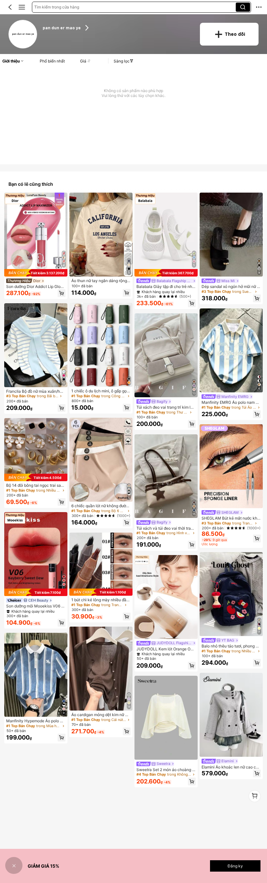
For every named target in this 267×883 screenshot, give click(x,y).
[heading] (117, 27)
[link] (23, 34)
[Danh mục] (22, 7)
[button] (10, 7)
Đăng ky (235, 865)
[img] (35, 273)
